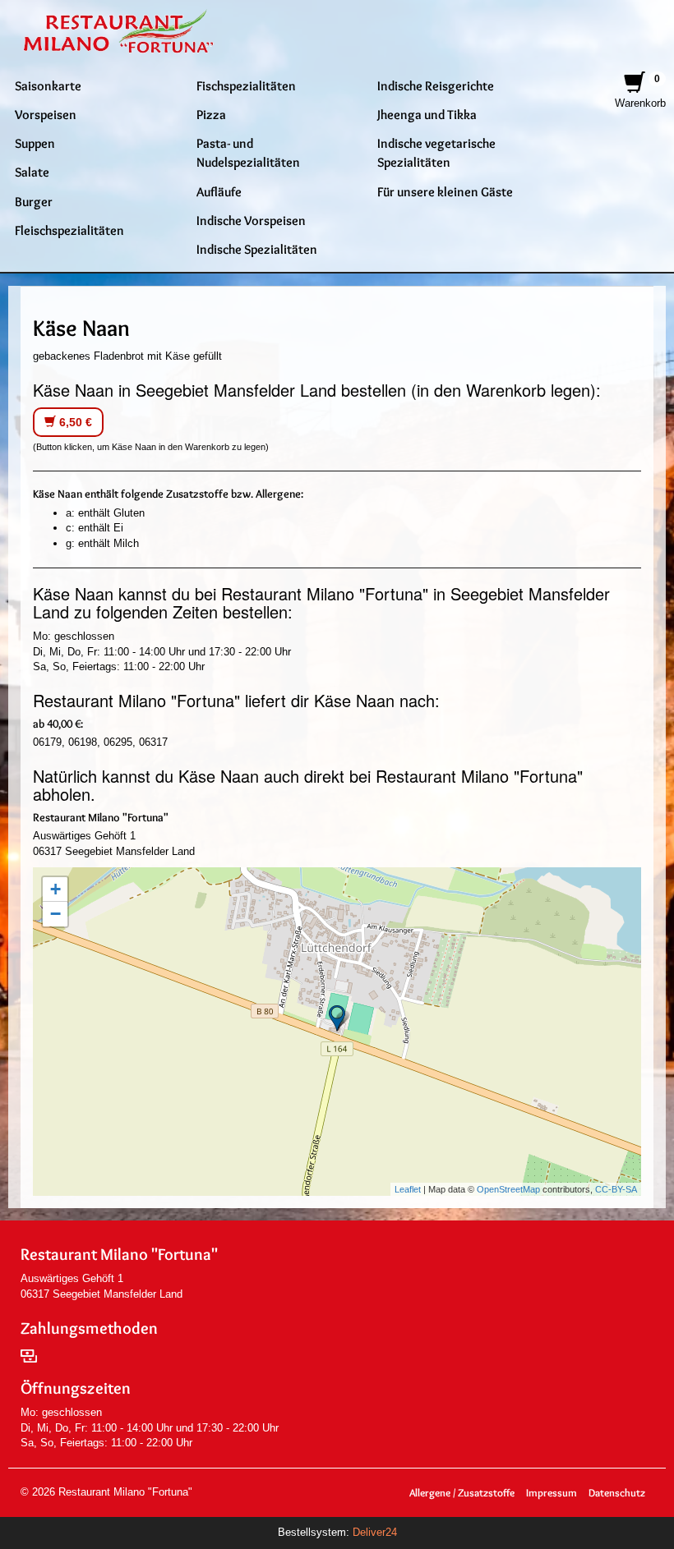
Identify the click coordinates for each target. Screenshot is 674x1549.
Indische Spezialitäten (256, 249)
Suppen (35, 143)
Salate (32, 171)
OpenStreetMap (508, 1189)
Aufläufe (219, 191)
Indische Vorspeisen (251, 220)
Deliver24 (375, 1532)
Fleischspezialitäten (69, 230)
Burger (34, 201)
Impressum (551, 1492)
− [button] (55, 913)
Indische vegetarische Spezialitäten (436, 152)
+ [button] (55, 889)
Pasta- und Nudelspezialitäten (248, 152)
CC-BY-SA (616, 1189)
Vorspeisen (45, 114)
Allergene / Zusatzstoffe (462, 1492)
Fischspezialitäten (246, 85)
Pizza (211, 114)
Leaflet (408, 1189)
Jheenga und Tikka (427, 114)
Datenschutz (617, 1492)
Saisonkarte (48, 85)
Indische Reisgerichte (435, 85)
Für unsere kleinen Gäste (445, 191)
